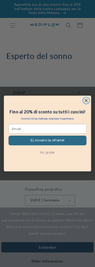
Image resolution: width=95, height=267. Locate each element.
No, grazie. (47, 152)
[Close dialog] (86, 100)
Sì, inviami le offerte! (47, 140)
